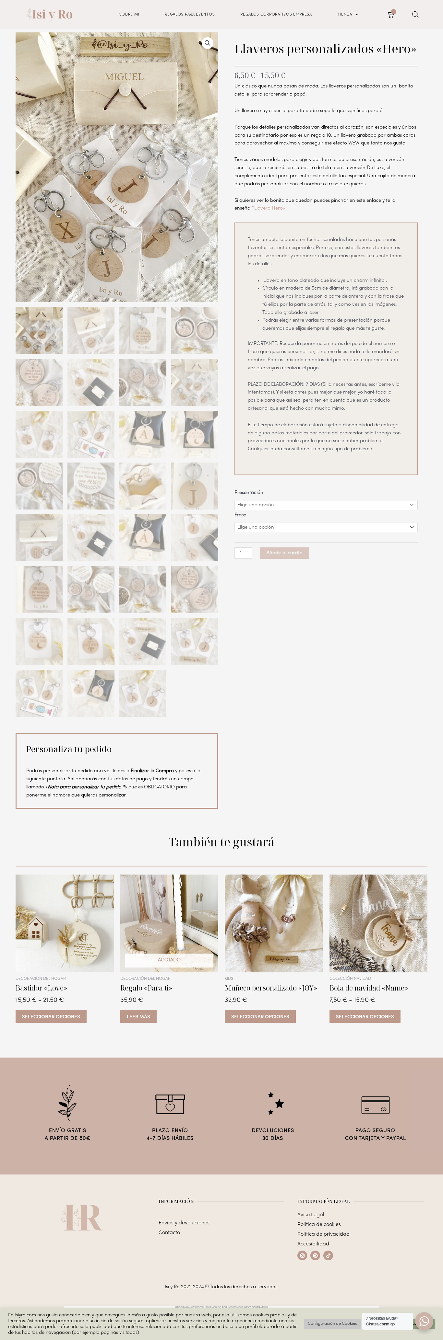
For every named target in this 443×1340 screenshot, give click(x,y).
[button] (207, 43)
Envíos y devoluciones (184, 1223)
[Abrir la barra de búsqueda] (415, 14)
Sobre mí (129, 15)
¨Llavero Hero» (268, 208)
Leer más (138, 1016)
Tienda (345, 15)
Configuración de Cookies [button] (332, 1324)
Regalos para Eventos (190, 15)
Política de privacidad (323, 1234)
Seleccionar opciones (51, 1016)
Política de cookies (319, 1224)
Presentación (248, 492)
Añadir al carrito (285, 553)
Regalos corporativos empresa (276, 15)
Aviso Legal (310, 1215)
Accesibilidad (313, 1244)
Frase (240, 515)
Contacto (169, 1232)
